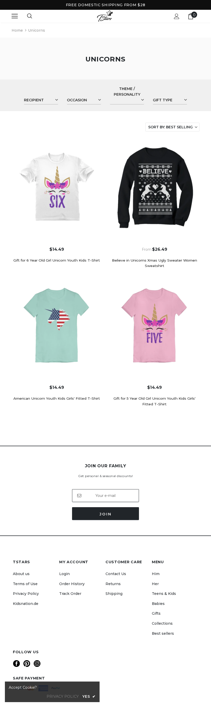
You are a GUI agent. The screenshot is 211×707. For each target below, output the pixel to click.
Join (106, 514)
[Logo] (105, 16)
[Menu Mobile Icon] (15, 16)
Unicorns (36, 30)
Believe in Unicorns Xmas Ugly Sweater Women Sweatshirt (154, 263)
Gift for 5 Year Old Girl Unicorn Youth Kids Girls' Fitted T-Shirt (154, 401)
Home (17, 30)
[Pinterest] (26, 663)
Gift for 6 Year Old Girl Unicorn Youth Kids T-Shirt (56, 260)
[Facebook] (16, 663)
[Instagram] (37, 663)
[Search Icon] (29, 16)
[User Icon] (176, 16)
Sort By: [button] (170, 127)
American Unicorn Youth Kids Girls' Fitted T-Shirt (56, 398)
